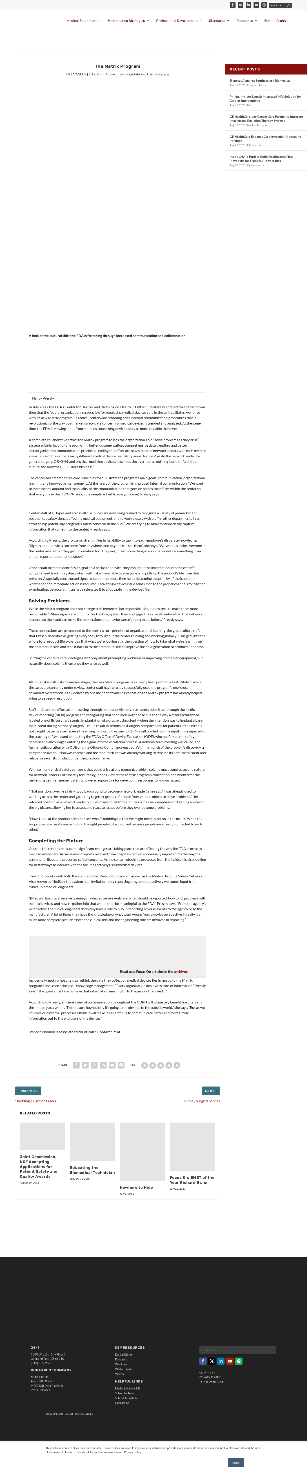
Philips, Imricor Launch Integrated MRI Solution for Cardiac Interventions (265, 98)
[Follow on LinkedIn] (221, 1361)
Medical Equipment (82, 21)
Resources (244, 21)
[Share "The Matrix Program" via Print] (121, 1065)
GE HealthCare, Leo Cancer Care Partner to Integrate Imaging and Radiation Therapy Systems (266, 118)
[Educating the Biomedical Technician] (93, 1142)
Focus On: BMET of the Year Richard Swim (192, 1180)
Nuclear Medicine (257, 125)
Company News (256, 85)
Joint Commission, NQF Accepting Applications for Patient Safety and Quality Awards (39, 1166)
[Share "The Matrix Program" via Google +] (94, 1065)
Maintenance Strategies (126, 21)
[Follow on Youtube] (230, 1361)
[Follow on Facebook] (203, 1361)
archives (181, 971)
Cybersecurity (255, 165)
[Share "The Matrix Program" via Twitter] (85, 1065)
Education (97, 74)
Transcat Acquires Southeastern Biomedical (260, 80)
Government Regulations (125, 74)
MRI (249, 105)
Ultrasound (254, 145)
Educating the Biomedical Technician (92, 1170)
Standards (217, 21)
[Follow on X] (212, 1361)
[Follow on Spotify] (238, 1361)
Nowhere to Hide (136, 1187)
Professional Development (177, 21)
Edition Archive (276, 21)
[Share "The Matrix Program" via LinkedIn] (103, 1065)
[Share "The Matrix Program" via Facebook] (76, 1065)
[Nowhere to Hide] (142, 1152)
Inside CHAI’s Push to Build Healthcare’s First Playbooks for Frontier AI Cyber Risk (261, 159)
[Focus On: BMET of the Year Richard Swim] (193, 1147)
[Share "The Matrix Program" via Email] (112, 1065)
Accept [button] (236, 1462)
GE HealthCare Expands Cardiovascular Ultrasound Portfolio (265, 138)
